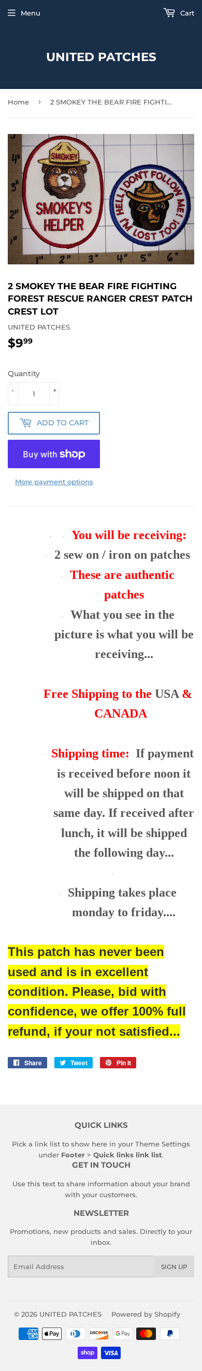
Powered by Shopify (145, 1314)
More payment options (54, 482)
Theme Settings (162, 1144)
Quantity (24, 373)
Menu (30, 13)
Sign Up (174, 1267)
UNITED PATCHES (101, 57)
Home (18, 102)
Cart (186, 13)
